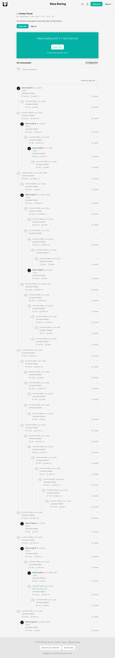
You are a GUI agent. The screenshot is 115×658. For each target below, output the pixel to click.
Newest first (92, 63)
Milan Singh (24, 16)
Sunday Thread (25, 13)
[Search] (82, 4)
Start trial (58, 47)
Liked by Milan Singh (41, 589)
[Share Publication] (87, 4)
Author (24, 90)
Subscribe (96, 4)
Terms (64, 642)
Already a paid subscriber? (57, 53)
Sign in (108, 4)
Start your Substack (51, 648)
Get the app (68, 648)
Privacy (57, 642)
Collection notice (74, 642)
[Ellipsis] (97, 87)
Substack (46, 653)
